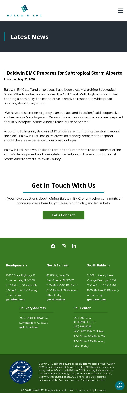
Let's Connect (63, 215)
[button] (119, 385)
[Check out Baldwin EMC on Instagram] (64, 246)
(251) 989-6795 (82, 326)
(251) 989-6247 (82, 317)
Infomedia (100, 390)
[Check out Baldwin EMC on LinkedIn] (74, 246)
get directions (15, 299)
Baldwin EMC (25, 11)
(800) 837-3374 (83, 331)
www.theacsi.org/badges (57, 376)
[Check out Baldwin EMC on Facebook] (53, 246)
